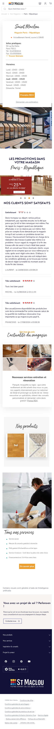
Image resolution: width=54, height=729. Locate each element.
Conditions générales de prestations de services (19, 712)
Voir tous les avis (27, 332)
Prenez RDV (32, 400)
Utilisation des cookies (27, 723)
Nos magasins (15, 14)
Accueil (4, 14)
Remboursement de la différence (16, 719)
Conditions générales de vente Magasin (17, 704)
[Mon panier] (51, 3)
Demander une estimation (27, 102)
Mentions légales (43, 715)
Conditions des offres (26, 700)
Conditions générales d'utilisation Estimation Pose (20, 715)
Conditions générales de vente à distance (17, 708)
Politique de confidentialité (36, 719)
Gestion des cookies (11, 723)
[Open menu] (3, 3)
